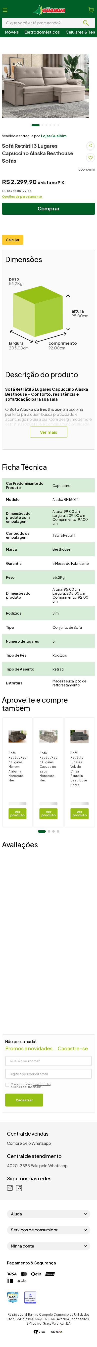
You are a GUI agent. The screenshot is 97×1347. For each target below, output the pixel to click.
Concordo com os (30, 1123)
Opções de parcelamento (22, 204)
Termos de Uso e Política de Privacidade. (30, 1123)
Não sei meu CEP (14, 256)
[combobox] (48, 23)
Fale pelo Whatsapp (49, 1203)
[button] (5, 10)
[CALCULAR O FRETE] (84, 247)
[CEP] (37, 243)
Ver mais (48, 453)
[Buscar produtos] (87, 23)
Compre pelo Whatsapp (29, 1180)
